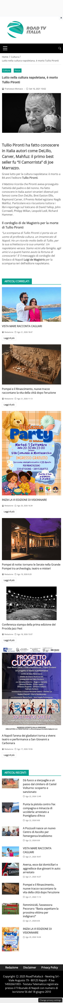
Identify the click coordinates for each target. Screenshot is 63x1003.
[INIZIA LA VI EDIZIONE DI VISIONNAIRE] (31, 453)
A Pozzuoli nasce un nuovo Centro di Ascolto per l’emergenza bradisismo (39, 832)
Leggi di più (9, 338)
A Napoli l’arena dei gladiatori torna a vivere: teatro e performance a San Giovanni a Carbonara (29, 739)
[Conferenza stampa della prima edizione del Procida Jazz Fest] (31, 603)
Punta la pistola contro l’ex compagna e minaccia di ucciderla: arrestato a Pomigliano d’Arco (39, 809)
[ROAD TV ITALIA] (26, 29)
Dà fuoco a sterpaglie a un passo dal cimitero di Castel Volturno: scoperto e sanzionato (39, 785)
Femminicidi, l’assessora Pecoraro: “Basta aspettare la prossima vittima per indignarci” (40, 910)
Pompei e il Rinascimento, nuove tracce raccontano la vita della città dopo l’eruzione (29, 390)
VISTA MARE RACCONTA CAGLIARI (22, 326)
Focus (17, 70)
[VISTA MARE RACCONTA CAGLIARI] (31, 304)
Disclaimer (29, 967)
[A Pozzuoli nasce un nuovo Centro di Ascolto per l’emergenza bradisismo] (10, 831)
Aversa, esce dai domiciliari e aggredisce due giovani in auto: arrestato (42, 868)
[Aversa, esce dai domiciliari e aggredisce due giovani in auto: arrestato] (10, 869)
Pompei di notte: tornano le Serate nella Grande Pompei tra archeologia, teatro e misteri (31, 566)
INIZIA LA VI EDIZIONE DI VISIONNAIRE (24, 500)
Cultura (6, 70)
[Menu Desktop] (5, 48)
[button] (59, 48)
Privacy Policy (49, 967)
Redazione (11, 967)
